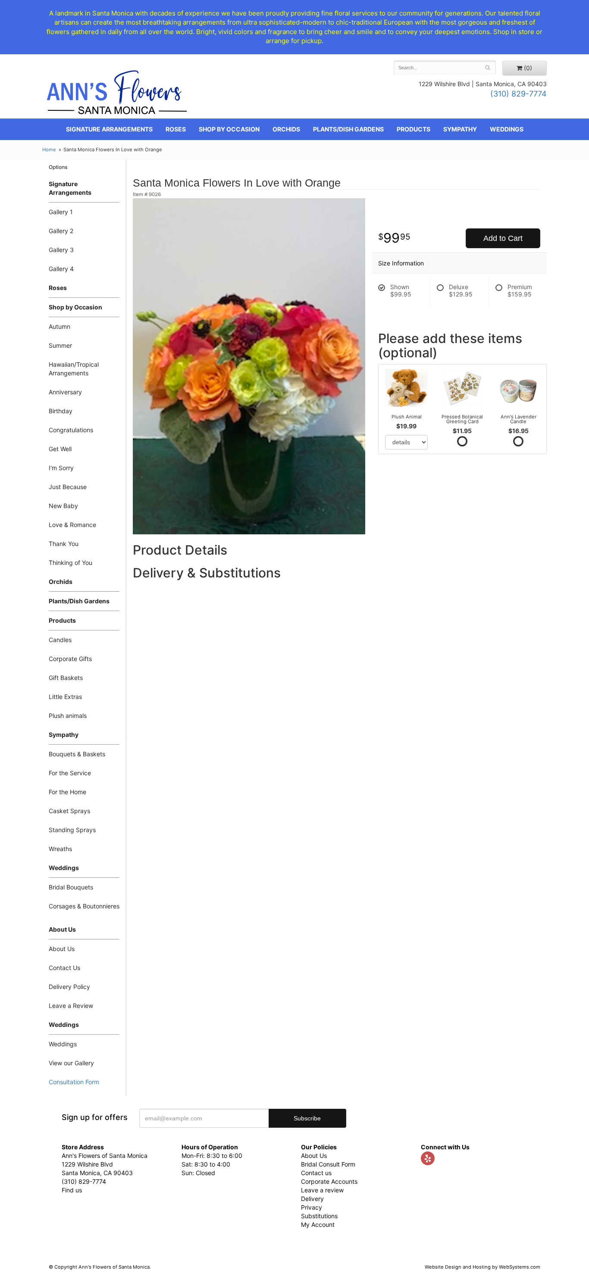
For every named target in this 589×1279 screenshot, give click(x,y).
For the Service (70, 773)
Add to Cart (503, 238)
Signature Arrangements (109, 129)
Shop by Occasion (229, 129)
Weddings (506, 129)
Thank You (63, 543)
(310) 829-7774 (518, 93)
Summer (60, 345)
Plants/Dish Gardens (348, 129)
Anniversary (65, 392)
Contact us (316, 1172)
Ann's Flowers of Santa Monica (116, 95)
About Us (62, 948)
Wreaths (60, 848)
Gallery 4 (61, 268)
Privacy (311, 1207)
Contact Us (64, 967)
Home (49, 150)
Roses (176, 129)
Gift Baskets (66, 677)
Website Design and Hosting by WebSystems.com (482, 1267)
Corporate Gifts (70, 658)
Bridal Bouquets (71, 887)
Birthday (60, 411)
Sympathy (460, 129)
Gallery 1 (61, 211)
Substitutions (319, 1216)
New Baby (63, 505)
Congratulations (71, 430)
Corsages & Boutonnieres (84, 906)
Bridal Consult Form (328, 1164)
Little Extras (65, 696)
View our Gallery (71, 1063)
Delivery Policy (69, 986)
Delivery (312, 1198)
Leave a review (322, 1190)
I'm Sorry (61, 467)
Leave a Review (71, 1005)
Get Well (60, 448)
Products (413, 129)
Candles (60, 639)
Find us (72, 1190)
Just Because (68, 486)
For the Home (67, 791)
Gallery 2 (61, 230)
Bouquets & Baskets (77, 754)
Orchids (286, 129)
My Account (318, 1224)
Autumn (59, 326)
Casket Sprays (69, 810)
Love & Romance (72, 524)
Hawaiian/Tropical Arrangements (74, 369)
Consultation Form (74, 1082)
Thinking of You (70, 562)
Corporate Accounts (329, 1181)
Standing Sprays (72, 829)
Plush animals (68, 715)
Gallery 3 (61, 249)
